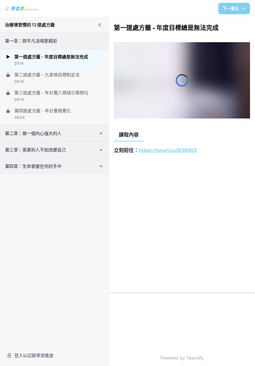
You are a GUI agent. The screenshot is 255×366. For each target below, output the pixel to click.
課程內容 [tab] (129, 135)
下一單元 (231, 8)
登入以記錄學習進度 (33, 355)
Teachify (195, 357)
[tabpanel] (182, 214)
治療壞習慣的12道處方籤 (30, 24)
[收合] (100, 25)
